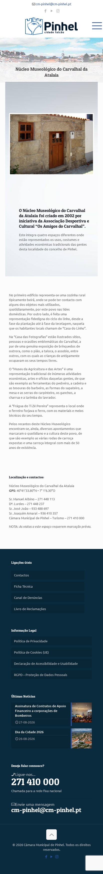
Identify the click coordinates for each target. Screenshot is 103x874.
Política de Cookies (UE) (31, 652)
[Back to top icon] (51, 834)
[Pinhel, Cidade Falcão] (51, 26)
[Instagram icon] (58, 10)
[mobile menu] (96, 25)
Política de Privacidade (31, 641)
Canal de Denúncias (28, 597)
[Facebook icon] (45, 10)
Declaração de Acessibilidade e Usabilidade (46, 663)
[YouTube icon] (52, 10)
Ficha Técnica (23, 586)
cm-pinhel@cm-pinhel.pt (53, 4)
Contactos (21, 575)
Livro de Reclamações (30, 609)
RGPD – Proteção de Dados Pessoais (40, 675)
